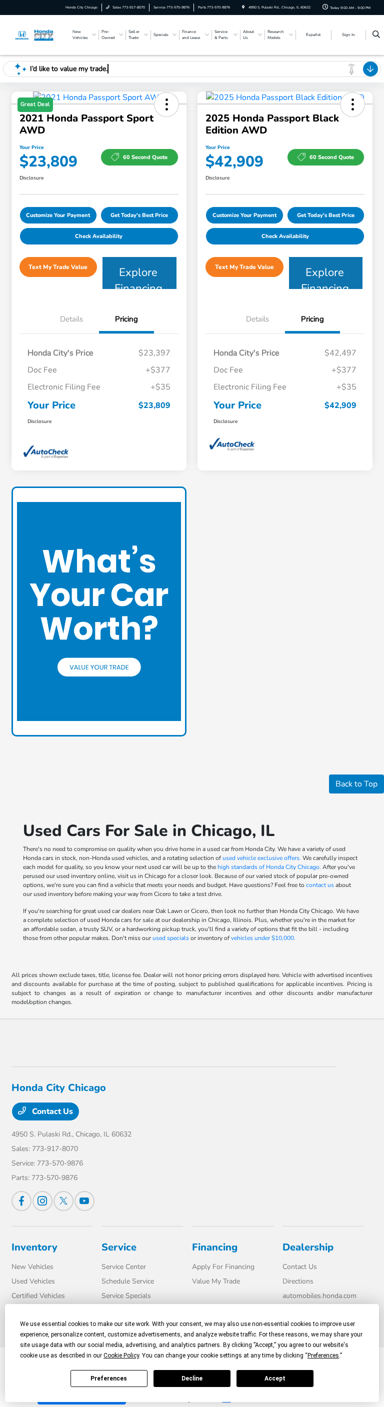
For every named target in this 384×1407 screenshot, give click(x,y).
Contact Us (51, 1111)
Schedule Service (128, 1281)
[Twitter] (64, 1201)
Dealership (308, 1247)
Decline (192, 1378)
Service (119, 1247)
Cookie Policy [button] (121, 1355)
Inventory (35, 1247)
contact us (320, 885)
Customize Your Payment (58, 215)
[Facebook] (22, 1201)
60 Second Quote (145, 157)
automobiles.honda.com (319, 1295)
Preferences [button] (323, 1355)
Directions (298, 1281)
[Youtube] (84, 1201)
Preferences (108, 1378)
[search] (376, 35)
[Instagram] (42, 1201)
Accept (275, 1378)
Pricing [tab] (126, 319)
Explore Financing (138, 277)
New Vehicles (33, 1267)
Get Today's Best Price (139, 215)
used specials (170, 938)
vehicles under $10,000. (263, 938)
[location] (243, 7)
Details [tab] (71, 319)
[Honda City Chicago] (39, 34)
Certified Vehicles (38, 1295)
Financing (215, 1247)
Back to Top (357, 784)
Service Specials (126, 1295)
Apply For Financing (223, 1267)
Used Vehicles (33, 1281)
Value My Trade (216, 1281)
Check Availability (98, 236)
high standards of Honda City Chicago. (269, 867)
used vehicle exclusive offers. (261, 858)
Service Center (124, 1267)
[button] (352, 104)
